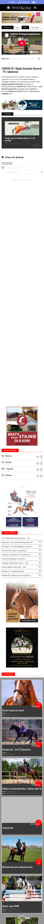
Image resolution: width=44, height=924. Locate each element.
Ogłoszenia (35, 27)
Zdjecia (17, 27)
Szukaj (12, 2)
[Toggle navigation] (35, 7)
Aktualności (7, 27)
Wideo (25, 27)
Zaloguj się (25, 2)
